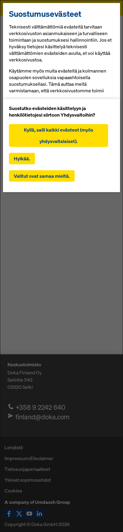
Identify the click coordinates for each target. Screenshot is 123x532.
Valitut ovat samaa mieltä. (42, 176)
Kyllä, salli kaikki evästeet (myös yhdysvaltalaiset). (58, 135)
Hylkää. (22, 158)
